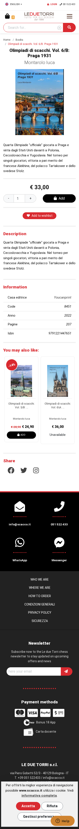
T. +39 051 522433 (27, 777)
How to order (40, 596)
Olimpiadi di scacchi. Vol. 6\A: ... (58, 405)
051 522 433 (69, 4)
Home (6, 39)
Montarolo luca (39, 62)
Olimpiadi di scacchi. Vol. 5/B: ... (21, 405)
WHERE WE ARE (39, 587)
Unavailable (58, 435)
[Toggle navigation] (69, 16)
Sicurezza (40, 621)
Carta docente (46, 731)
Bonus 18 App (46, 722)
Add (62, 198)
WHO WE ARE (40, 579)
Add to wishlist (42, 215)
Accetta (28, 806)
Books (19, 39)
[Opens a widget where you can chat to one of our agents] (62, 821)
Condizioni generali (39, 604)
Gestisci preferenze (39, 816)
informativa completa (39, 796)
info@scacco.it (54, 777)
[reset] (59, 28)
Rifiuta (52, 806)
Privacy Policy (39, 612)
